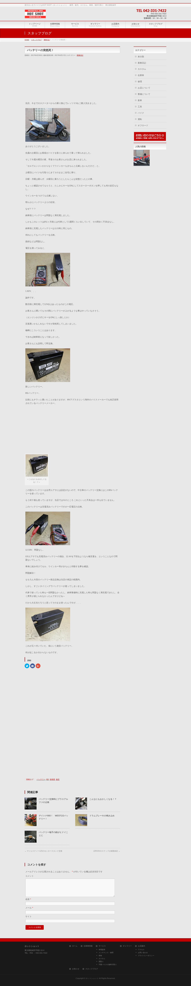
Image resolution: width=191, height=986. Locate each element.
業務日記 (80, 55)
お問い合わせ (143, 952)
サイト (28, 916)
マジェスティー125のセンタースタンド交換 (43, 851)
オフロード (143, 125)
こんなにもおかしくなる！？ (103, 799)
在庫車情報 (88, 946)
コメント (29, 876)
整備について (144, 94)
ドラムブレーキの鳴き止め (101, 815)
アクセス (141, 949)
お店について (144, 88)
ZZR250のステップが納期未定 (106, 851)
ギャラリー (127, 946)
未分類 (141, 56)
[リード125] (142, 158)
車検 (100, 955)
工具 (140, 106)
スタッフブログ (91, 969)
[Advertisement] (72, 80)
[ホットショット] (35, 15)
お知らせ (75, 969)
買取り (101, 961)
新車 (140, 100)
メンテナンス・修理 (106, 952)
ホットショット (92, 978)
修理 (140, 81)
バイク (141, 113)
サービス (102, 946)
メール (29, 908)
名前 (28, 899)
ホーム (74, 946)
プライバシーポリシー (146, 955)
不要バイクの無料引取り (108, 964)
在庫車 (141, 75)
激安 (58, 779)
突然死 (52, 779)
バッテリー (41, 779)
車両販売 (102, 949)
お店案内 (141, 946)
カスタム (142, 69)
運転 (140, 119)
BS (47, 779)
